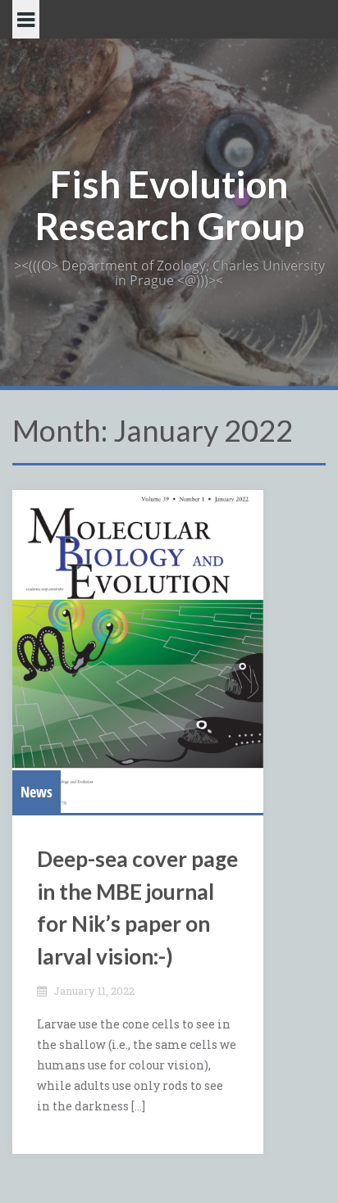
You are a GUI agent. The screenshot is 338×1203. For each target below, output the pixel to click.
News (37, 791)
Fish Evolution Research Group (169, 204)
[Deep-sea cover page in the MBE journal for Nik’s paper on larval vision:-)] (137, 651)
